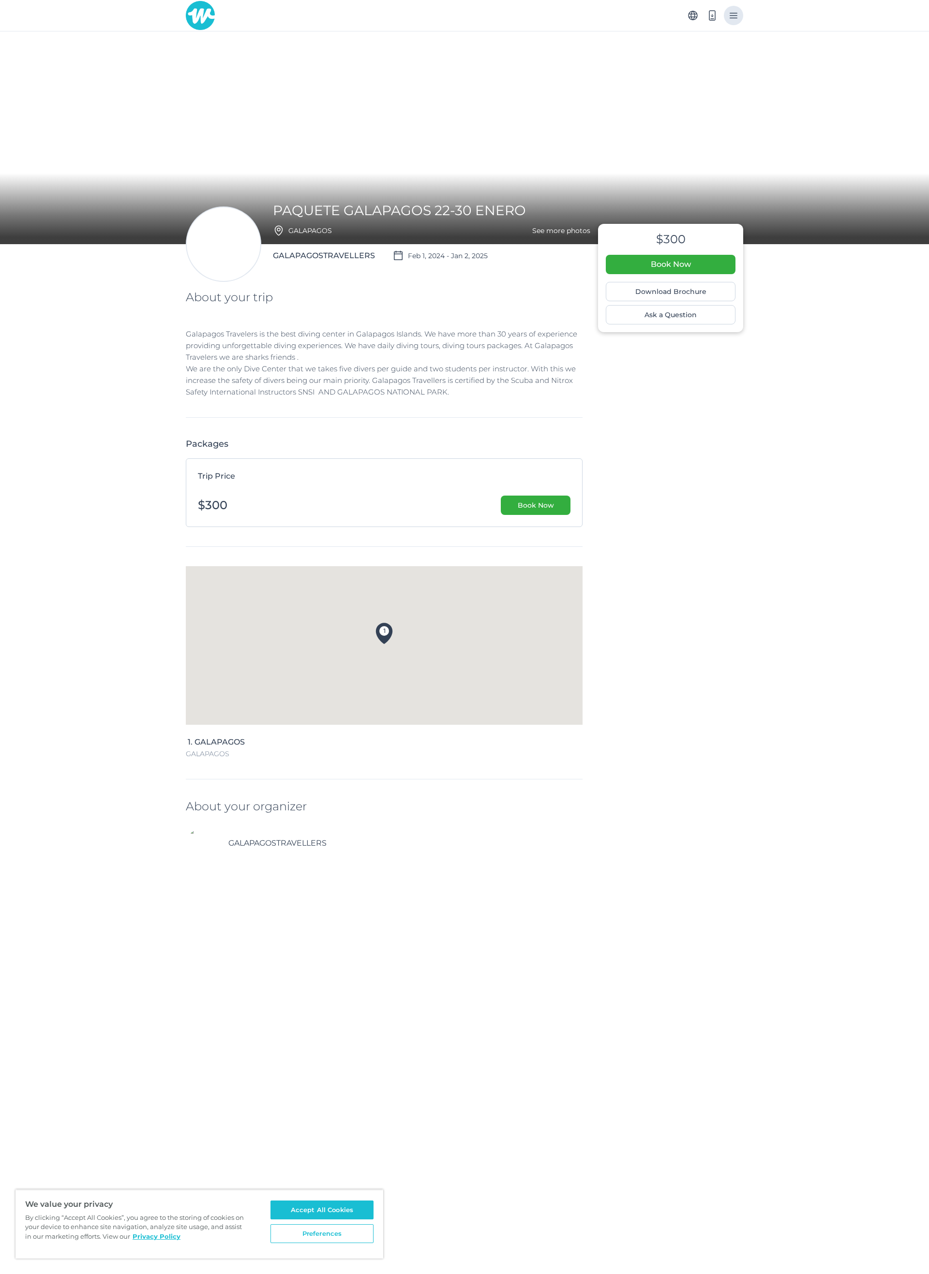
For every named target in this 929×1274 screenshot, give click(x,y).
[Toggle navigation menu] (733, 15)
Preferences (322, 1233)
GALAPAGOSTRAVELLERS (277, 843)
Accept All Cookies (322, 1210)
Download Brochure (670, 291)
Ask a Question (670, 314)
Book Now (671, 264)
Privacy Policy (156, 1236)
